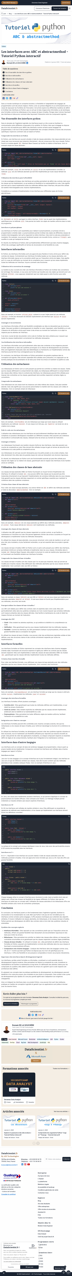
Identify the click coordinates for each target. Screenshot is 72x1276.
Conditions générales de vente (48, 1190)
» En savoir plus (17, 1034)
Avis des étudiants (44, 1204)
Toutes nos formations (45, 1218)
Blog (10, 13)
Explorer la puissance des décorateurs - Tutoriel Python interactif (18, 1134)
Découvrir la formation (11, 1003)
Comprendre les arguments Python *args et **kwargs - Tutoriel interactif (52, 1134)
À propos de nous (44, 1176)
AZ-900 (40, 1261)
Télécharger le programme (29, 1003)
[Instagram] (25, 1164)
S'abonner (66, 1159)
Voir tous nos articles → (61, 1111)
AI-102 (40, 1255)
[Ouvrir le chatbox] (68, 1272)
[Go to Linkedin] (27, 63)
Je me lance (66, 2)
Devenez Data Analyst (12, 1099)
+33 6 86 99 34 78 (35, 1159)
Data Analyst (42, 1234)
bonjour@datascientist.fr (9, 1165)
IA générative (42, 1245)
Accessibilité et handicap (46, 1187)
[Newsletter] (63, 1272)
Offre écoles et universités (46, 1209)
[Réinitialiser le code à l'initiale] (55, 150)
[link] (17, 98)
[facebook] (4, 98)
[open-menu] (70, 8)
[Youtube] (28, 1164)
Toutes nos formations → (61, 1068)
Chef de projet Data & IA (46, 1237)
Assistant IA (41, 1212)
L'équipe (41, 1179)
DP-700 (40, 1264)
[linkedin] (10, 98)
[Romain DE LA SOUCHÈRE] (3, 62)
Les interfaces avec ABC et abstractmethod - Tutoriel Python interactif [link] (37, 13)
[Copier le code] (52, 150)
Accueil (3, 13)
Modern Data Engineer (45, 1226)
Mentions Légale (43, 1184)
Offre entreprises (43, 1206)
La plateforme (42, 1181)
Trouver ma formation (59, 8)
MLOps (40, 1247)
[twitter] (7, 98)
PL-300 (40, 1258)
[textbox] (37, 208)
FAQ (39, 1215)
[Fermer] (65, 1267)
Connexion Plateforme (42, 8)
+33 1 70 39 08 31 (35, 1161)
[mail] (14, 98)
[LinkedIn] (22, 1164)
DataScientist (9, 8)
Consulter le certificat (8, 1194)
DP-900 (40, 1267)
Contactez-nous (43, 1193)
